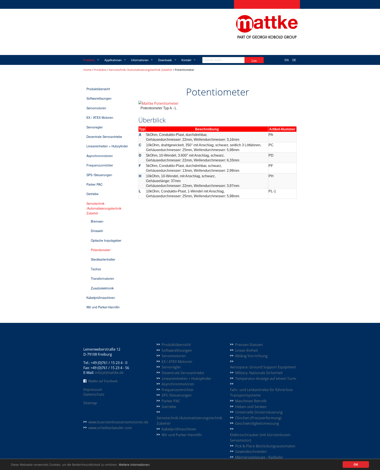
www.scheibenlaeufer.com (110, 427)
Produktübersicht (98, 89)
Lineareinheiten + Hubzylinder (107, 146)
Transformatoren (102, 278)
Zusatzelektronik (102, 288)
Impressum (92, 389)
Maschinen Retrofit (251, 401)
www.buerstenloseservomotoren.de (118, 422)
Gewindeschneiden (251, 451)
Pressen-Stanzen (249, 344)
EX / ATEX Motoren (99, 117)
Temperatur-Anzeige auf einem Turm (265, 378)
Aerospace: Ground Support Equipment (263, 367)
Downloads (165, 60)
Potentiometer (100, 250)
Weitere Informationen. (134, 464)
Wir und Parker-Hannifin (103, 307)
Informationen (139, 60)
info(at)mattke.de (109, 372)
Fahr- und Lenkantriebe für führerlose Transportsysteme (261, 392)
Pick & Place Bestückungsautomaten (265, 446)
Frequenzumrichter (99, 165)
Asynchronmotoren (99, 156)
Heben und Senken (251, 406)
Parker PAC (94, 184)
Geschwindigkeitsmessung (257, 423)
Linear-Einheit (246, 350)
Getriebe (92, 194)
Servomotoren (96, 108)
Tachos (96, 269)
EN (287, 60)
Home (87, 70)
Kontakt (186, 60)
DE (294, 60)
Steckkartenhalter (103, 259)
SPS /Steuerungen (99, 175)
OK (356, 464)
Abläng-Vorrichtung (251, 355)
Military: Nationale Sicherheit (259, 372)
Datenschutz (93, 394)
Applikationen (113, 60)
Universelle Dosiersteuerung (259, 412)
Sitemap (90, 403)
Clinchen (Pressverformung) (258, 417)
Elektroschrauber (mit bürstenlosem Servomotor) (260, 437)
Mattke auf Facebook (103, 381)
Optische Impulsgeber (106, 240)
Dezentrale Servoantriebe (104, 136)
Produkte (89, 60)
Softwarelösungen (98, 98)
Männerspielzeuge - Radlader (259, 457)
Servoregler (94, 127)
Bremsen (97, 221)
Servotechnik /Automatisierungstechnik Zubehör (140, 70)
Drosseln (97, 231)
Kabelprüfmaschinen (100, 297)
